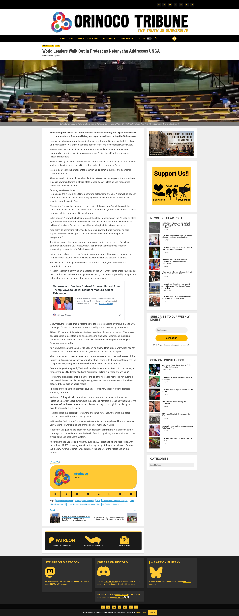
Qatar (132, 501)
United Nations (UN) (58, 504)
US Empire (106, 504)
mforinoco (80, 473)
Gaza (98, 501)
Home (62, 38)
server (110, 581)
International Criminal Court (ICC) (115, 501)
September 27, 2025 (52, 56)
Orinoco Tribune (121, 594)
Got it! (152, 612)
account (58, 584)
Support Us (126, 38)
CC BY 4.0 (119, 598)
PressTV (55, 462)
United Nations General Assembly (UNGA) (84, 504)
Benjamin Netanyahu (64, 501)
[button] (155, 38)
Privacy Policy (141, 612)
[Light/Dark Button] (149, 38)
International (48, 46)
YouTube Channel (170, 39)
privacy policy (175, 345)
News (70, 38)
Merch (142, 38)
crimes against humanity (84, 501)
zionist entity (117, 504)
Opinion (80, 38)
